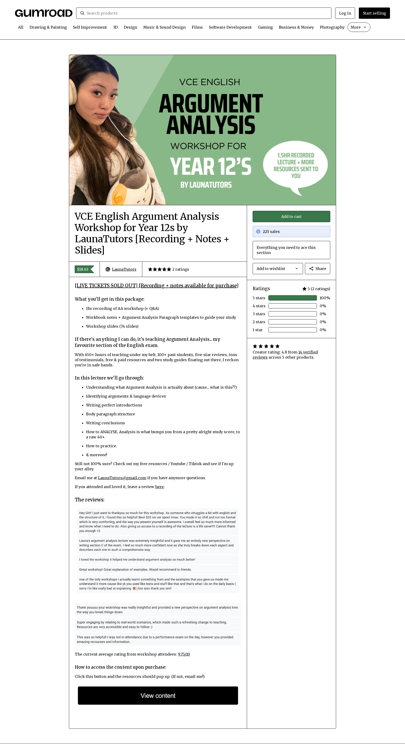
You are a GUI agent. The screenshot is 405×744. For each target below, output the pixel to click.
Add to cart (291, 216)
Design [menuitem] (130, 27)
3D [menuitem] (115, 27)
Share (320, 268)
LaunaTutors (124, 269)
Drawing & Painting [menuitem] (48, 27)
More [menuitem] (356, 27)
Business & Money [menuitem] (296, 27)
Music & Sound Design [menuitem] (164, 27)
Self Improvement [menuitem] (90, 27)
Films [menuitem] (197, 27)
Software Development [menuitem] (230, 27)
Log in (345, 13)
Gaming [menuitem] (265, 27)
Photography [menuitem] (332, 27)
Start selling (374, 13)
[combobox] (207, 13)
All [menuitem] (20, 27)
